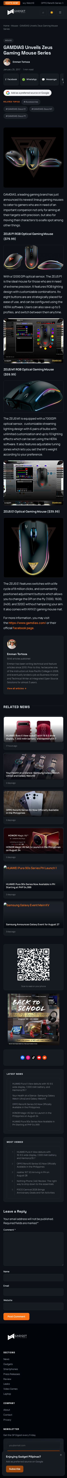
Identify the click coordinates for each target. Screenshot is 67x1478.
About (6, 1409)
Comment (9, 1229)
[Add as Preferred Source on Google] (27, 93)
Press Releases (11, 1374)
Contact (7, 1414)
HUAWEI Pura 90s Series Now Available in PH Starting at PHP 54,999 (33, 1123)
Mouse (14, 25)
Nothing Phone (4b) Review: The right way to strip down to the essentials (37, 1182)
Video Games (10, 1388)
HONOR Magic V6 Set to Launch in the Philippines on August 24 (32, 1114)
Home (6, 25)
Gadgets (8, 1364)
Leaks (6, 1383)
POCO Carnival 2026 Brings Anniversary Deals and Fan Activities (36, 1191)
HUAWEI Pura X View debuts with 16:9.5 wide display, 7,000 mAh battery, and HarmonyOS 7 (32, 1086)
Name (6, 1271)
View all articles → (16, 688)
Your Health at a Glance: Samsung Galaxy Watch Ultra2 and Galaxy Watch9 (33, 1097)
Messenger (49, 79)
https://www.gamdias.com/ (27, 623)
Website (7, 1300)
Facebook (11, 79)
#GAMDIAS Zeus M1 (41, 109)
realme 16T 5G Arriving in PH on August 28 (33, 1174)
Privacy (7, 1419)
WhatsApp (29, 79)
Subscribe (14, 1468)
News (6, 1359)
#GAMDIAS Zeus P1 (16, 116)
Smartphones (10, 1369)
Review (7, 1379)
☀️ (51, 12)
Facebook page (23, 628)
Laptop (7, 1393)
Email (6, 1285)
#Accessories (31, 101)
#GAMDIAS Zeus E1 (16, 109)
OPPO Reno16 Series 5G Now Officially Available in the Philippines (32, 1106)
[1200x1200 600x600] (33, 1044)
